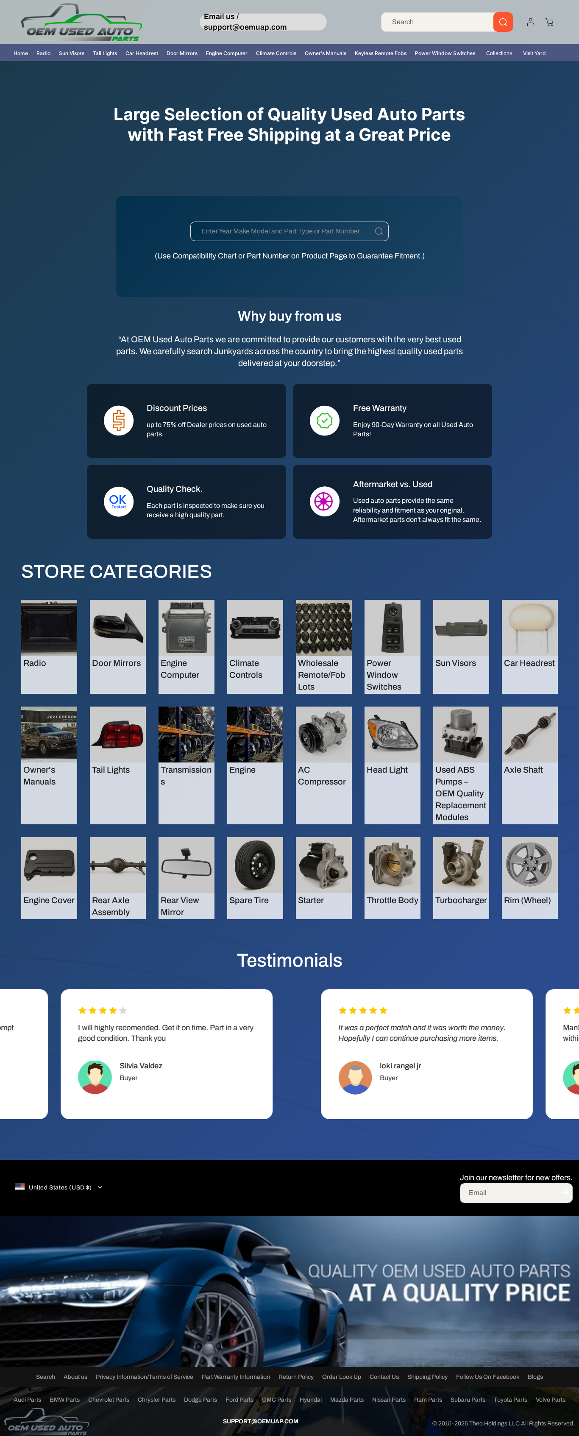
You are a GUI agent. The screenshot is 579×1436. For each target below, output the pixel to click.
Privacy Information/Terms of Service (144, 1377)
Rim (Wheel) (527, 900)
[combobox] (446, 22)
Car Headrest (141, 53)
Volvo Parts (550, 1400)
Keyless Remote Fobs (380, 53)
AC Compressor (322, 775)
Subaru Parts (468, 1400)
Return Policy (296, 1377)
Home (21, 53)
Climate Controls (276, 53)
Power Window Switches (445, 53)
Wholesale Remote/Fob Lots (321, 674)
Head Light (387, 769)
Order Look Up (341, 1377)
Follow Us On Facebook (487, 1377)
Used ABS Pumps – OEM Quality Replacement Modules (460, 793)
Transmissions (186, 775)
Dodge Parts (200, 1400)
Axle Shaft (523, 769)
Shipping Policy (427, 1377)
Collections (499, 53)
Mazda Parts (347, 1400)
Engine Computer (227, 53)
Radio (43, 53)
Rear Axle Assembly (111, 906)
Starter (311, 900)
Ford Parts (239, 1400)
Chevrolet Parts (108, 1400)
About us (75, 1377)
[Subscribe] (563, 1192)
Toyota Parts (510, 1400)
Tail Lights (105, 53)
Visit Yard (534, 53)
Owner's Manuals (325, 53)
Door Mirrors (182, 53)
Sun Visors (71, 53)
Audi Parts (27, 1400)
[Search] (503, 22)
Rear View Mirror (180, 906)
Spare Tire (249, 900)
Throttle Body (392, 900)
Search (45, 1377)
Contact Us (384, 1377)
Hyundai (311, 1400)
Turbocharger (461, 900)
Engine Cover (49, 900)
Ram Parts (428, 1400)
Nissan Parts (389, 1400)
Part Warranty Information (236, 1377)
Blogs (535, 1377)
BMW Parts (65, 1400)
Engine (242, 769)
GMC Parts (276, 1400)
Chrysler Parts (156, 1400)
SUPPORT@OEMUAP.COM (260, 1421)
